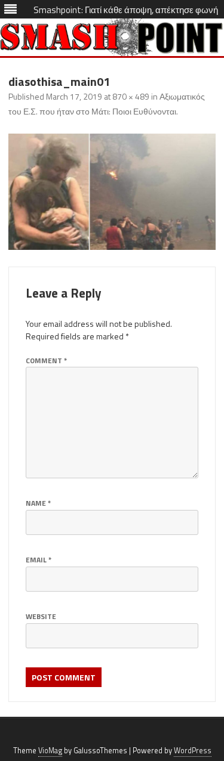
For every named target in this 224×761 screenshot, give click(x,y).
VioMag (50, 750)
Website (41, 616)
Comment (46, 360)
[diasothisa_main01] (112, 192)
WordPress (192, 750)
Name (38, 503)
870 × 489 (130, 96)
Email (38, 559)
